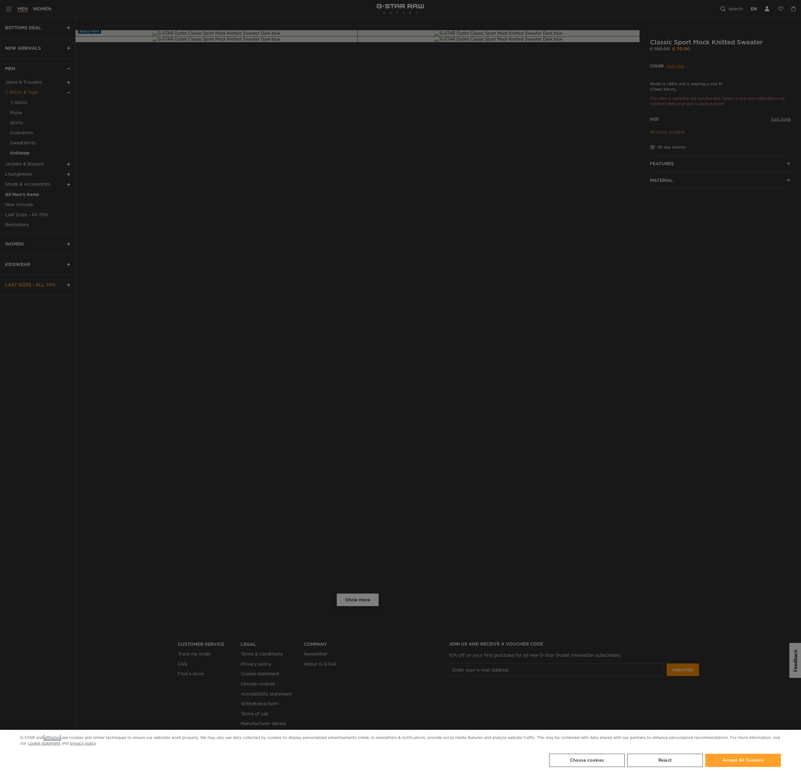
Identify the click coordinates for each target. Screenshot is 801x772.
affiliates (52, 737)
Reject (665, 760)
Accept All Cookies (743, 760)
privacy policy (83, 743)
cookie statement (44, 743)
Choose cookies (587, 760)
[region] (400, 751)
